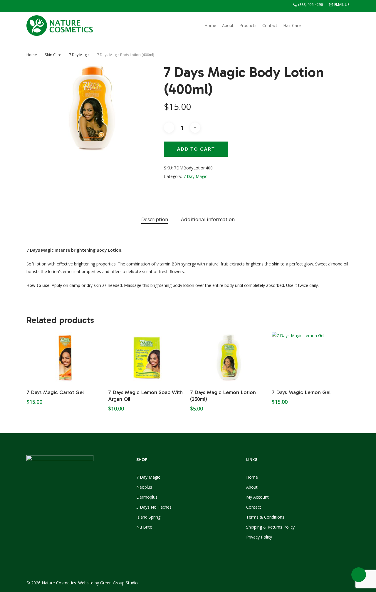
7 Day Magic (79, 54)
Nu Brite (144, 527)
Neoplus (144, 487)
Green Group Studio (119, 583)
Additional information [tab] (208, 219)
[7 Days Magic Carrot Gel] (65, 358)
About (252, 487)
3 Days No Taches (154, 507)
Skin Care (53, 54)
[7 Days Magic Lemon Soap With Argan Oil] (147, 358)
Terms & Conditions (265, 517)
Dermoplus (146, 497)
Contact (253, 507)
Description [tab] (154, 219)
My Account (257, 497)
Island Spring (148, 517)
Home (31, 54)
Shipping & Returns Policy (270, 527)
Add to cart (196, 149)
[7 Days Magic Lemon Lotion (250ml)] (229, 358)
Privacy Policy (259, 537)
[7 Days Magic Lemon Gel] (310, 358)
